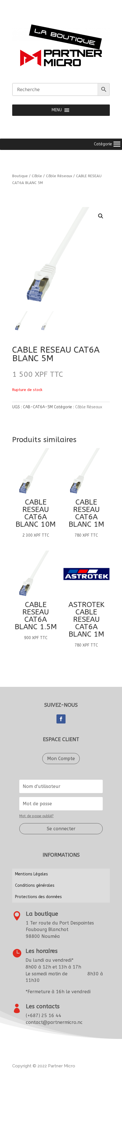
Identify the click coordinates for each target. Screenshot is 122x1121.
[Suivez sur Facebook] (61, 718)
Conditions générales (34, 885)
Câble (37, 176)
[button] (57, 110)
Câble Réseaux (59, 176)
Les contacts (43, 1006)
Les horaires (42, 951)
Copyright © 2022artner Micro (43, 1065)
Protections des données (38, 896)
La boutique (42, 914)
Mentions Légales (31, 874)
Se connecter (61, 828)
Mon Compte (61, 758)
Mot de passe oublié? (36, 816)
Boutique (20, 176)
